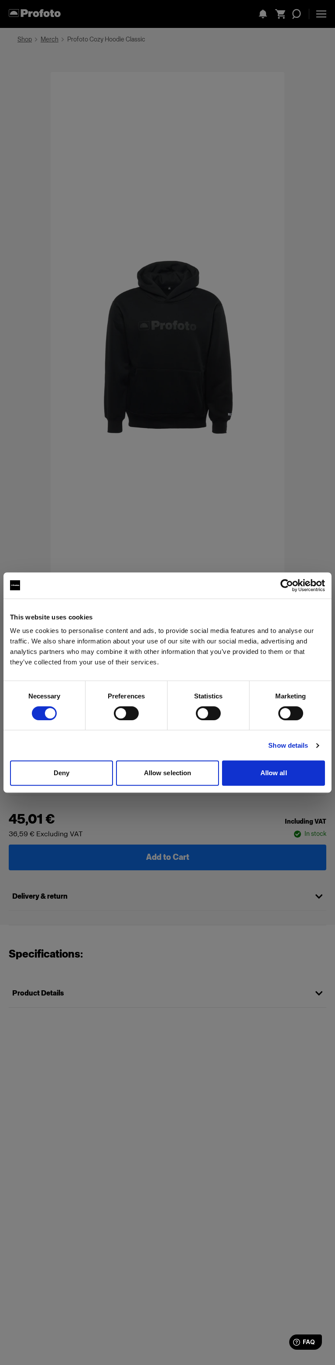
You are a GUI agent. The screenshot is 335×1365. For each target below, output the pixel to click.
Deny (61, 773)
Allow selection (167, 773)
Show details (288, 745)
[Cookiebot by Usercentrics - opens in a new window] (287, 585)
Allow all (273, 773)
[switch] (126, 713)
